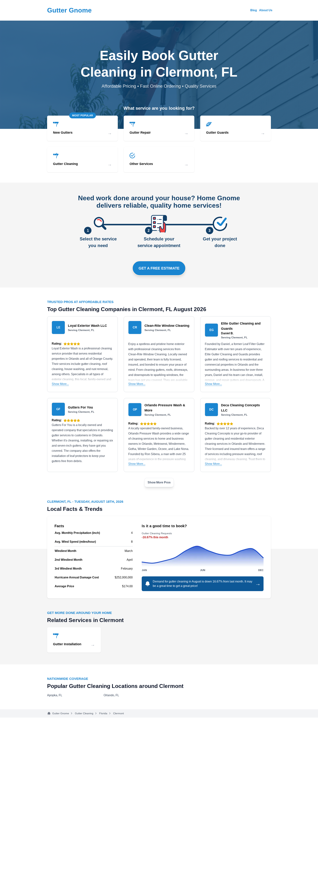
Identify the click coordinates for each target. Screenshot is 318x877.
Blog (253, 10)
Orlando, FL (111, 695)
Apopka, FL (54, 695)
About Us (265, 10)
